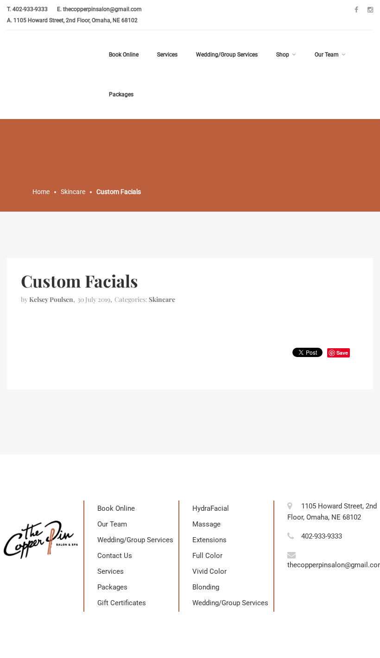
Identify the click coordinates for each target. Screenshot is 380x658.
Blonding (205, 587)
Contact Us (114, 555)
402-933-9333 (30, 9)
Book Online (124, 54)
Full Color (207, 555)
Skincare (162, 299)
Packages (121, 94)
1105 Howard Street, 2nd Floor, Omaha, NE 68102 (75, 20)
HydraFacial (210, 508)
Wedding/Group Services (227, 54)
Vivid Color (209, 571)
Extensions (209, 540)
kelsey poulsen (51, 299)
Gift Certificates (121, 603)
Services (167, 54)
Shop (282, 54)
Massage (206, 524)
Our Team (327, 54)
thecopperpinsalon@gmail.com (102, 9)
